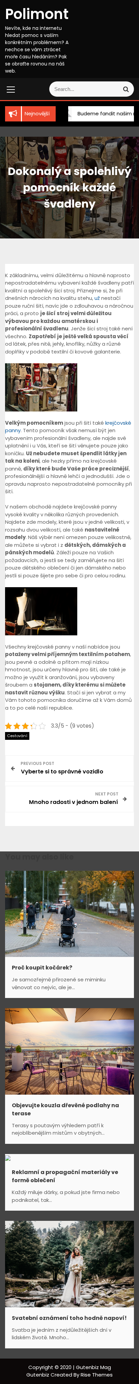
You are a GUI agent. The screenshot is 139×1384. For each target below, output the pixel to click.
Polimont (36, 14)
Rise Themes (97, 1374)
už (97, 298)
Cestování (17, 735)
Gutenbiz (38, 1374)
